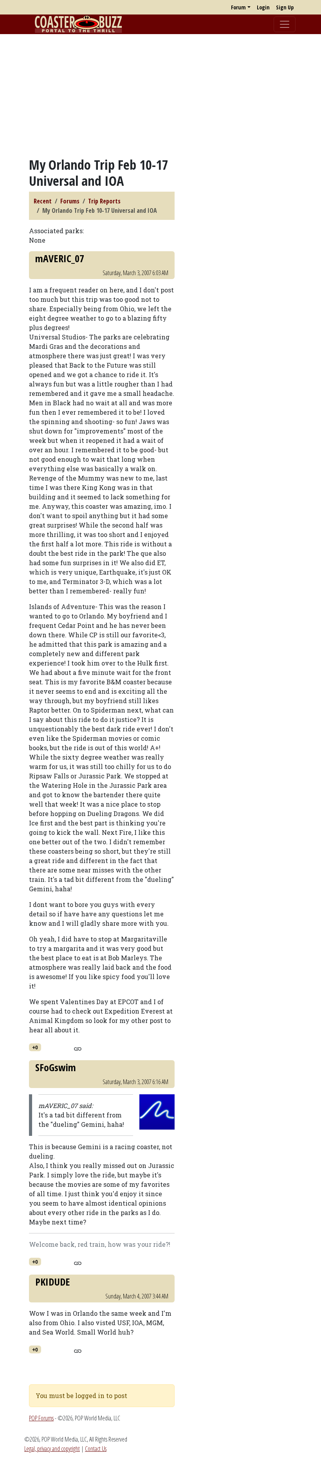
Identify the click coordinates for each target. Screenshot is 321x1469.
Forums (69, 201)
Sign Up (285, 7)
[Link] (78, 1047)
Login (263, 7)
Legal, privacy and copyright (52, 1448)
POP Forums (41, 1418)
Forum (238, 7)
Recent (43, 201)
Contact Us (95, 1448)
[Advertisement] (160, 95)
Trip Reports (104, 201)
